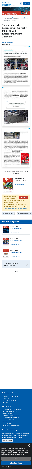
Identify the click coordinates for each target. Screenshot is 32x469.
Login (24, 197)
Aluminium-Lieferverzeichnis (11, 426)
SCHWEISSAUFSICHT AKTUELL (11, 418)
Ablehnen (16, 459)
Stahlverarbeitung (7, 42)
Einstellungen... (7, 467)
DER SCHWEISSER (8, 424)
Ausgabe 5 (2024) (21, 17)
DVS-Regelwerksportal (9, 400)
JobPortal (5, 402)
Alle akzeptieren (16, 463)
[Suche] (21, 3)
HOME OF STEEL (8, 421)
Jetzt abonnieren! (7, 440)
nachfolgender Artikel (24, 213)
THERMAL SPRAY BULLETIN (11, 415)
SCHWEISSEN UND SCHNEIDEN (12, 409)
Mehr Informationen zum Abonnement (15, 208)
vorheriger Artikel (9, 213)
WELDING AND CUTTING (10, 411)
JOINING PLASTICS (8, 413)
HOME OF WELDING (9, 420)
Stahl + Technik (5, 17)
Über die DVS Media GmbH (11, 396)
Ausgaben (13, 17)
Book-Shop (6, 398)
